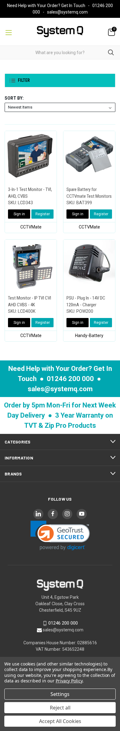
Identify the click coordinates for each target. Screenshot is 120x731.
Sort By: (14, 98)
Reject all (60, 707)
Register (42, 214)
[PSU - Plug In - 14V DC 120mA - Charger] (89, 265)
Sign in (19, 214)
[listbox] (60, 107)
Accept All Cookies (60, 721)
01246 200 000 (70, 379)
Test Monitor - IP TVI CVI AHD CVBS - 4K (29, 301)
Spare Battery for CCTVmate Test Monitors (89, 193)
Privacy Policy (69, 681)
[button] (60, 80)
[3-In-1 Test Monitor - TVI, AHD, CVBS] (31, 157)
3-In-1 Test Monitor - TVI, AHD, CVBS (30, 193)
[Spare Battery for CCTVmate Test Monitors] (89, 157)
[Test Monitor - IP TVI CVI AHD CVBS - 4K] (31, 265)
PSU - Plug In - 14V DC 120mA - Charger (85, 301)
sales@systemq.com (67, 12)
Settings (60, 694)
